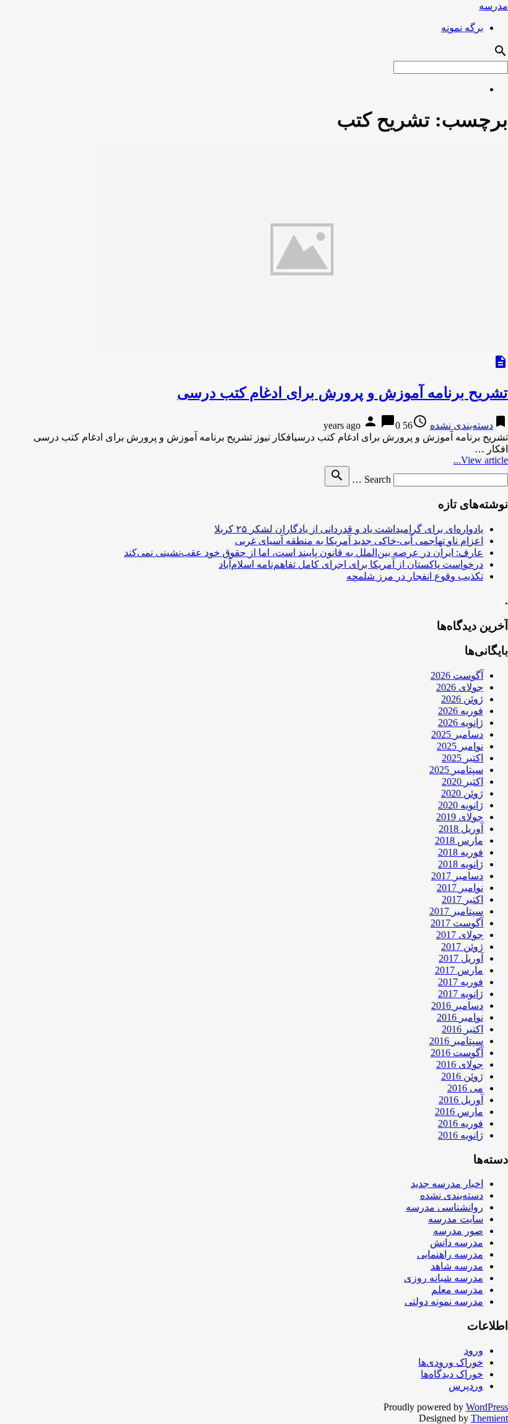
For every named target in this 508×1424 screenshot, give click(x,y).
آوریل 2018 (461, 828)
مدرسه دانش (456, 1242)
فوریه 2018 (460, 852)
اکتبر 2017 (462, 899)
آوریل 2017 (461, 958)
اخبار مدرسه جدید (447, 1183)
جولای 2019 (459, 817)
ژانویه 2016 (460, 1135)
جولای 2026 (459, 687)
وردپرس (466, 1386)
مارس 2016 (459, 1111)
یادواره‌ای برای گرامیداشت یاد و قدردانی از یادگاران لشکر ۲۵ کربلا (348, 529)
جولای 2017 (459, 934)
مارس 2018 (459, 840)
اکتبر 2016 (462, 1029)
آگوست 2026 (457, 675)
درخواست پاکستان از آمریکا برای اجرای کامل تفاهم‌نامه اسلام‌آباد (351, 564)
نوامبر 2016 (460, 1017)
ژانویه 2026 (460, 722)
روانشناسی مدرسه (444, 1207)
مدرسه (493, 6)
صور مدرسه (458, 1230)
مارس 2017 (459, 970)
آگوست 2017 (457, 923)
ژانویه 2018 (460, 864)
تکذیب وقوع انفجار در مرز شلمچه (414, 576)
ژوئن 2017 (462, 946)
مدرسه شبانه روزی (443, 1278)
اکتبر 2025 (462, 758)
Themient (489, 1418)
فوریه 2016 (460, 1123)
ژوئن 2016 (462, 1076)
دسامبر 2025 (457, 734)
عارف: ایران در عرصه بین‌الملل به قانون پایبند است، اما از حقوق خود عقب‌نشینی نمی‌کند (303, 552)
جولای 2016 (459, 1064)
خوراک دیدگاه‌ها (452, 1374)
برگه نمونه (462, 27)
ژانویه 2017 (460, 993)
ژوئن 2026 (462, 699)
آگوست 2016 (457, 1052)
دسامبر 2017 (457, 876)
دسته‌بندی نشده (461, 425)
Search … (371, 479)
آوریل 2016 (461, 1100)
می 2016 (465, 1088)
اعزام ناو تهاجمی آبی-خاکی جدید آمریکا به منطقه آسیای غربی (359, 540)
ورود (473, 1350)
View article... (480, 460)
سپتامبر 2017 (456, 911)
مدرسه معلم (457, 1289)
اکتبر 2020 (462, 781)
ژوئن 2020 (462, 793)
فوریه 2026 (460, 710)
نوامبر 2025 (460, 746)
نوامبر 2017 (460, 887)
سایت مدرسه (455, 1219)
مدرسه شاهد (457, 1266)
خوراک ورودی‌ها (450, 1362)
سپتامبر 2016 (456, 1041)
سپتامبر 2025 (456, 769)
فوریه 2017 (460, 982)
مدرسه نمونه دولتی (444, 1301)
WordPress (487, 1407)
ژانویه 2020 (460, 805)
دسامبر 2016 (457, 1005)
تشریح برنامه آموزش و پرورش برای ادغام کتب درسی (342, 393)
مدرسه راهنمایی (450, 1254)
